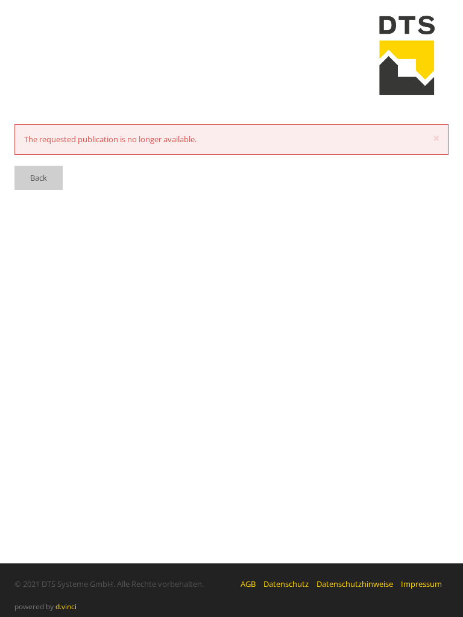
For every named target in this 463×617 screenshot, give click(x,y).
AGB (248, 583)
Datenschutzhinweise (355, 583)
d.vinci (66, 606)
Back (38, 177)
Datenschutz (286, 583)
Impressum (421, 583)
